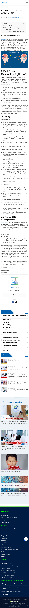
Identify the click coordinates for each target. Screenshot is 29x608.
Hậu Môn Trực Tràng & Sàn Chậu (9, 549)
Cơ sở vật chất (5, 522)
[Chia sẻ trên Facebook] (13, 302)
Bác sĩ (4, 348)
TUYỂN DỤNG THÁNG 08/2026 (15, 361)
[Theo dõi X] (5, 594)
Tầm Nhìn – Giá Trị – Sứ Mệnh (9, 517)
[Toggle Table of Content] (23, 24)
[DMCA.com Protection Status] (14, 601)
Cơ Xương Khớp (5, 554)
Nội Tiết (3, 556)
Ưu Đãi (5, 330)
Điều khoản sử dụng (6, 599)
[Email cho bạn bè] (16, 302)
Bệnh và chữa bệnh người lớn (11, 340)
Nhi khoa (3, 540)
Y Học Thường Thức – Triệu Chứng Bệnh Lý (14, 316)
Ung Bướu (4, 543)
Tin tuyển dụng (7, 327)
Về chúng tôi (4, 515)
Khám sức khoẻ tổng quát (8, 570)
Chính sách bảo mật (17, 599)
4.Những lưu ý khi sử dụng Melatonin (15, 31)
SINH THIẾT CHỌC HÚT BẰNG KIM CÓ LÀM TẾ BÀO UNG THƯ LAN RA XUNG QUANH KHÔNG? (13, 494)
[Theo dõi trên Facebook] (1, 594)
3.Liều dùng (8, 29)
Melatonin (4, 39)
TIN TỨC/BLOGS (7, 320)
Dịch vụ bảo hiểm (6, 563)
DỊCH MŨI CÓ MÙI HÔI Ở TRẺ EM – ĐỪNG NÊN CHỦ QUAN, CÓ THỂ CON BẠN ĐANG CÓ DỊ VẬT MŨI (14, 423)
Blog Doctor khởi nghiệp (10, 332)
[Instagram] (15, 295)
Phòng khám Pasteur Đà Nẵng (9, 529)
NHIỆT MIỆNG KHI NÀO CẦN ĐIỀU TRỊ (11, 471)
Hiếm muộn (4, 538)
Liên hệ (25, 599)
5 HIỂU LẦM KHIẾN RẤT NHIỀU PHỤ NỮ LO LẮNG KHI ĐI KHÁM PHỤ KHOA (17, 383)
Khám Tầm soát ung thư (7, 575)
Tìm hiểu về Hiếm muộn (10, 342)
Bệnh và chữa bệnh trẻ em (10, 337)
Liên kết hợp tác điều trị (7, 577)
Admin (17, 18)
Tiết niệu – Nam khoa (6, 545)
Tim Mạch (3, 552)
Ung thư (5, 350)
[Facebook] (13, 295)
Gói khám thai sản (6, 568)
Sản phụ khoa (4, 536)
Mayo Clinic (11, 267)
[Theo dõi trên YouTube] (7, 594)
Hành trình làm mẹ (8, 335)
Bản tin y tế (3, 8)
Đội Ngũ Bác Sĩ (5, 520)
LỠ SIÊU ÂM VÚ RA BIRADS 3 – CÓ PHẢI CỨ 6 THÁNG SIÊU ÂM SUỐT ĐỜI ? (18, 368)
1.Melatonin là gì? (7, 26)
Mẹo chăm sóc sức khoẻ (10, 345)
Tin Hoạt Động (7, 325)
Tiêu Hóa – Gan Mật (6, 547)
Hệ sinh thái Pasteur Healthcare (9, 573)
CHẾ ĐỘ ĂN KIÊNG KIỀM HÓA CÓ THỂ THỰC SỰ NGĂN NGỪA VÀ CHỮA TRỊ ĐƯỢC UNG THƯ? (18, 376)
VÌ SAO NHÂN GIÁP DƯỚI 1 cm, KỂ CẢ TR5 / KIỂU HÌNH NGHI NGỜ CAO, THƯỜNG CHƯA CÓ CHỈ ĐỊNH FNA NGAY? (14, 448)
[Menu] (27, 2)
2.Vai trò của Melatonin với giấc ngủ (13, 28)
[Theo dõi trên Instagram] (3, 594)
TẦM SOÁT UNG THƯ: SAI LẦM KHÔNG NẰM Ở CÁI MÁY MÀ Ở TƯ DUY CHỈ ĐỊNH (18, 390)
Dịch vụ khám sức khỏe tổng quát (10, 566)
